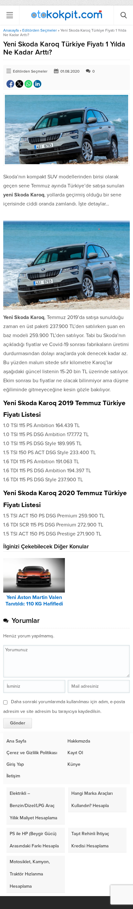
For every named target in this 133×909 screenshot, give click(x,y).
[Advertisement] (66, 94)
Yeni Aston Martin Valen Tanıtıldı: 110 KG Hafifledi (34, 600)
